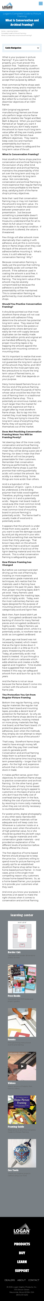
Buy (22, 1253)
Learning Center (12, 31)
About (21, 1280)
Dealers (10, 1280)
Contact (33, 1280)
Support (22, 1270)
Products (22, 1244)
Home (3, 31)
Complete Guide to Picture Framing (13, 33)
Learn (22, 1262)
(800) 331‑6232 (22, 1295)
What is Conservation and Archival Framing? (16, 35)
